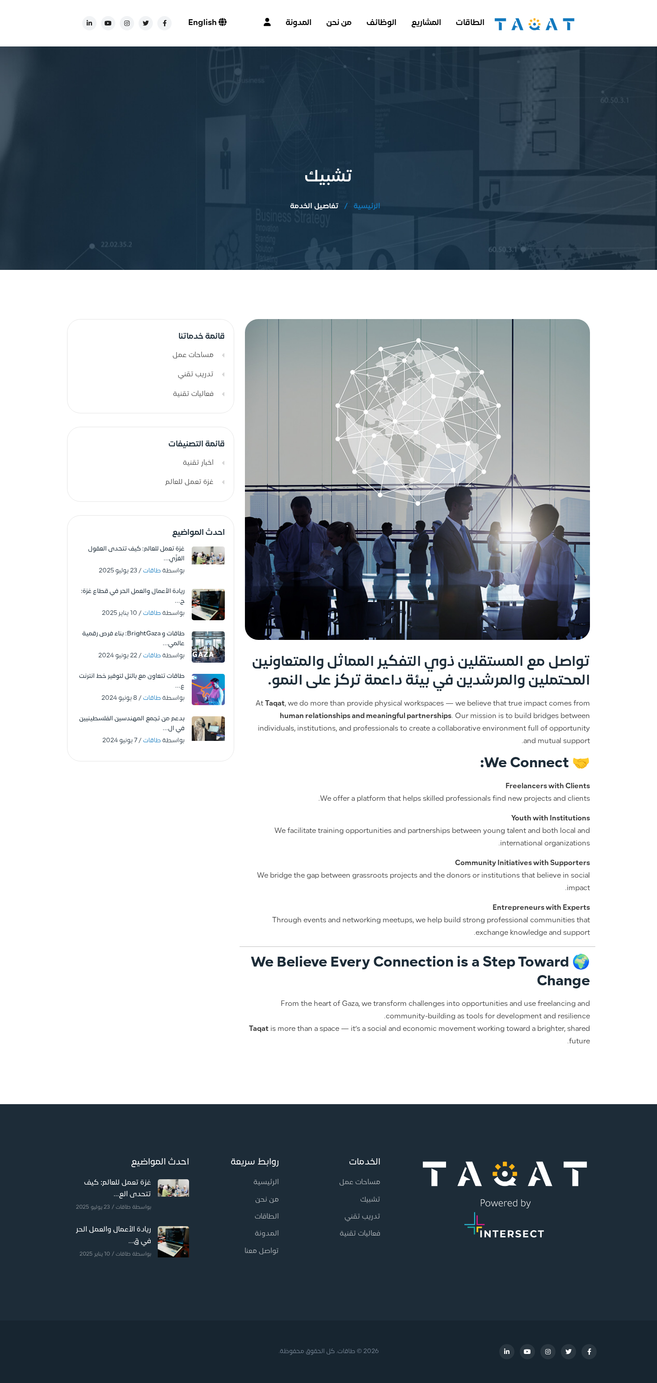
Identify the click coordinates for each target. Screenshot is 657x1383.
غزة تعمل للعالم (189, 482)
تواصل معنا (261, 1251)
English (203, 23)
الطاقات (470, 23)
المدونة (299, 23)
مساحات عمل (193, 355)
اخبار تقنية (198, 463)
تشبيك (370, 1199)
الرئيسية (367, 206)
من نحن (339, 23)
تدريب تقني (196, 374)
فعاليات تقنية (193, 394)
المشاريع (426, 23)
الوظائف (381, 23)
